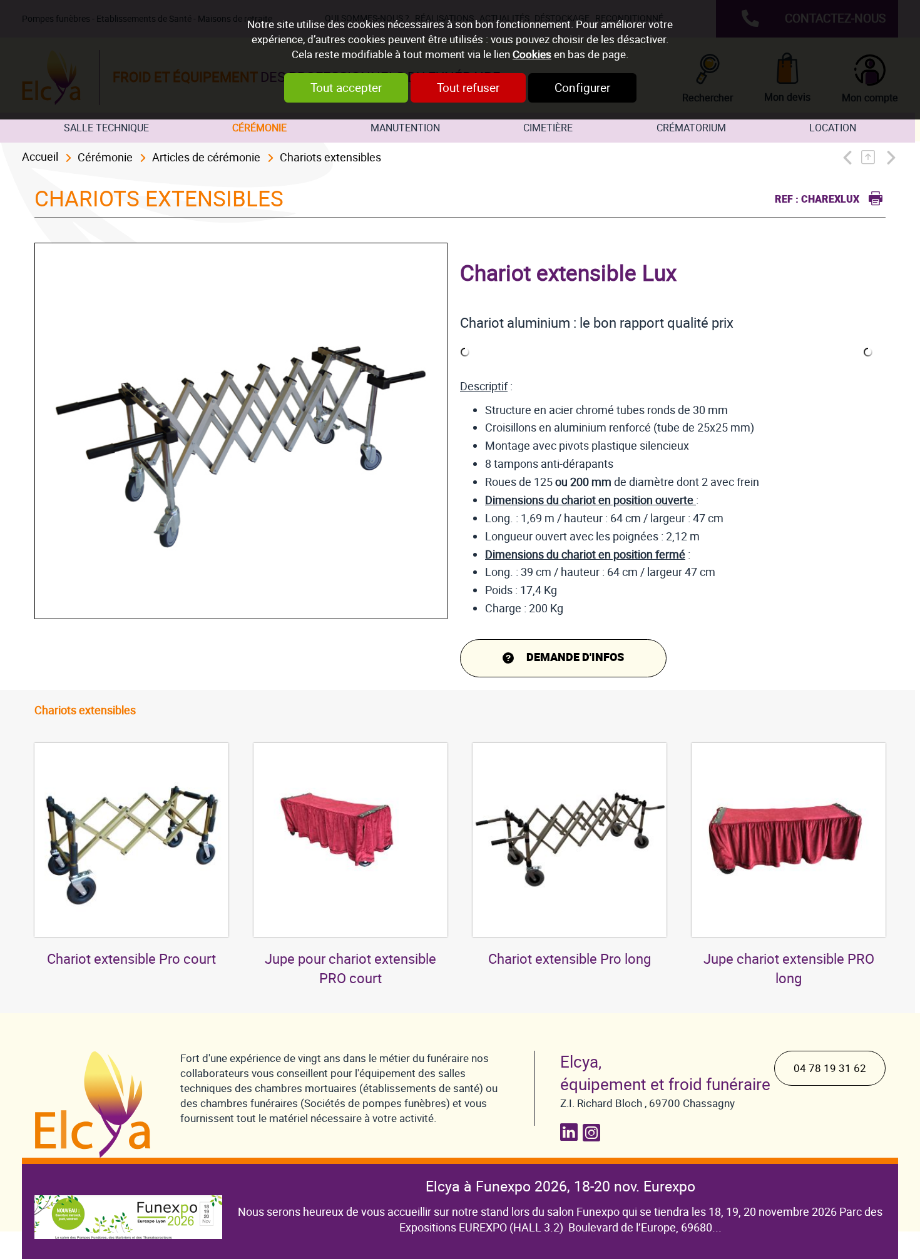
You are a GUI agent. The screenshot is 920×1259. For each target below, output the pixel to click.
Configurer (582, 87)
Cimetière (548, 128)
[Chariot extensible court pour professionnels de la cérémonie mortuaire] (131, 840)
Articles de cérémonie (206, 157)
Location (832, 128)
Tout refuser (468, 87)
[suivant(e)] (890, 157)
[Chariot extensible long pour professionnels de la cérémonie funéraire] (570, 840)
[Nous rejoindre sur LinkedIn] (571, 1132)
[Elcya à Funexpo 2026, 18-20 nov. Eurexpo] (128, 1207)
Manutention (405, 128)
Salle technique (106, 128)
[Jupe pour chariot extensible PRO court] (350, 840)
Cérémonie (259, 128)
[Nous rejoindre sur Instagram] (594, 1132)
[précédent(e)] (850, 157)
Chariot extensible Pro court (131, 959)
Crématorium (691, 128)
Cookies (532, 54)
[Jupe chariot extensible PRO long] (789, 840)
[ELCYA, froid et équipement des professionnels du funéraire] (94, 1104)
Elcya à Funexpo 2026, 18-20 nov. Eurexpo (560, 1186)
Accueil (40, 156)
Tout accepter (346, 87)
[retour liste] (871, 157)
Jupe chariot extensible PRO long (788, 968)
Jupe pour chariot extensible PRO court (350, 968)
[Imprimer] (872, 197)
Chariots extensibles (330, 157)
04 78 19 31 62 (830, 1068)
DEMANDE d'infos (575, 657)
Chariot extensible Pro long (569, 959)
